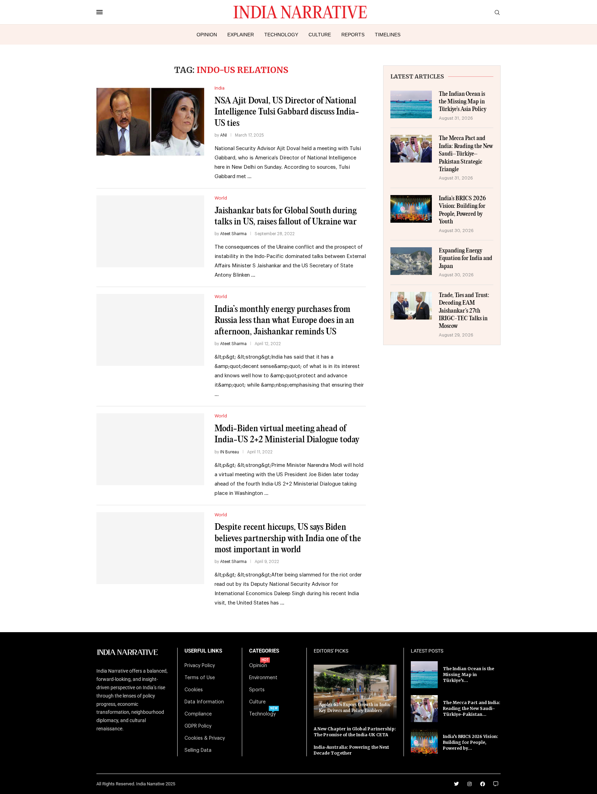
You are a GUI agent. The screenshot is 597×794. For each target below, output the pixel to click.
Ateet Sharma (233, 234)
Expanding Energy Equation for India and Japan (465, 258)
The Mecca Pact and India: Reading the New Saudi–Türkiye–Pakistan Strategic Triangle (466, 154)
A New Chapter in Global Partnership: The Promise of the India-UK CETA (355, 731)
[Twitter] (456, 784)
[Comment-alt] (496, 784)
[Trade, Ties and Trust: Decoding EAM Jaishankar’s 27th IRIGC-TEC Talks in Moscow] (411, 306)
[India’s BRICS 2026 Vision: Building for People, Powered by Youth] (411, 209)
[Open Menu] (99, 12)
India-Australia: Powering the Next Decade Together (351, 750)
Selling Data (197, 750)
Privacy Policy (199, 665)
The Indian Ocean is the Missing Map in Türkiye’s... (468, 674)
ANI (223, 135)
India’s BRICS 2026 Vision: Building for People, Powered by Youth (462, 210)
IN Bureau (229, 452)
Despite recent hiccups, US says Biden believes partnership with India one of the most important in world (288, 538)
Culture (320, 34)
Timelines (387, 34)
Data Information (204, 702)
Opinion (207, 34)
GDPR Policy (197, 726)
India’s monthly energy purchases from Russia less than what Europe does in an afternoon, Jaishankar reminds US (284, 320)
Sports (257, 689)
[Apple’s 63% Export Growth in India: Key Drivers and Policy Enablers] (355, 692)
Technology (281, 34)
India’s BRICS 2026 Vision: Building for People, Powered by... (470, 742)
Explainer (240, 34)
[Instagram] (469, 784)
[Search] (497, 12)
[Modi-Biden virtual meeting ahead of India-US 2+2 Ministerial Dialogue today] (150, 449)
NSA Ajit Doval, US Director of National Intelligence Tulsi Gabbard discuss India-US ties (287, 112)
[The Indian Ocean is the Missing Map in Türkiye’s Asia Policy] (411, 104)
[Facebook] (482, 784)
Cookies (193, 689)
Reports (352, 34)
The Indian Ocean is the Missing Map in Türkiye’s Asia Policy (462, 102)
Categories (264, 651)
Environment (263, 677)
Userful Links (203, 651)
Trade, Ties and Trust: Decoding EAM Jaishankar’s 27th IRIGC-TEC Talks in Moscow (464, 311)
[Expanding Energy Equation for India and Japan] (411, 261)
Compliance (198, 714)
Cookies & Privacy (204, 738)
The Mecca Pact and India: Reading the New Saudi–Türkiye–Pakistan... (471, 708)
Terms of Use (199, 677)
